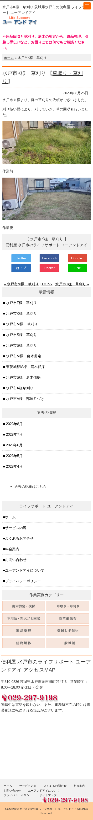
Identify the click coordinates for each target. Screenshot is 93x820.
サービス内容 (15, 528)
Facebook (49, 258)
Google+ (77, 258)
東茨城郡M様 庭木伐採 (25, 367)
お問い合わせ (15, 560)
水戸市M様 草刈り (21, 324)
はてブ (21, 268)
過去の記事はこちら (30, 486)
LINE (77, 268)
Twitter (21, 258)
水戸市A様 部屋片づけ (24, 399)
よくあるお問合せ (19, 538)
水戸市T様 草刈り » (72, 284)
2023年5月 (14, 456)
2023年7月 (14, 434)
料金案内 (12, 549)
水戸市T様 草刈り (21, 303)
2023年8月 (14, 424)
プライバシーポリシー (23, 581)
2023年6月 (14, 445)
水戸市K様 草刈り (21, 313)
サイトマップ (48, 795)
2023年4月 (14, 466)
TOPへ (46, 284)
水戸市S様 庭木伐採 (23, 377)
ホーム (9, 58)
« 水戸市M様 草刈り (21, 284)
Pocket (49, 268)
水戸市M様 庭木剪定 (23, 356)
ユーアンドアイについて (24, 570)
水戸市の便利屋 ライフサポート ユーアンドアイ (48, 808)
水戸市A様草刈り (19, 388)
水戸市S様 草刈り (21, 335)
